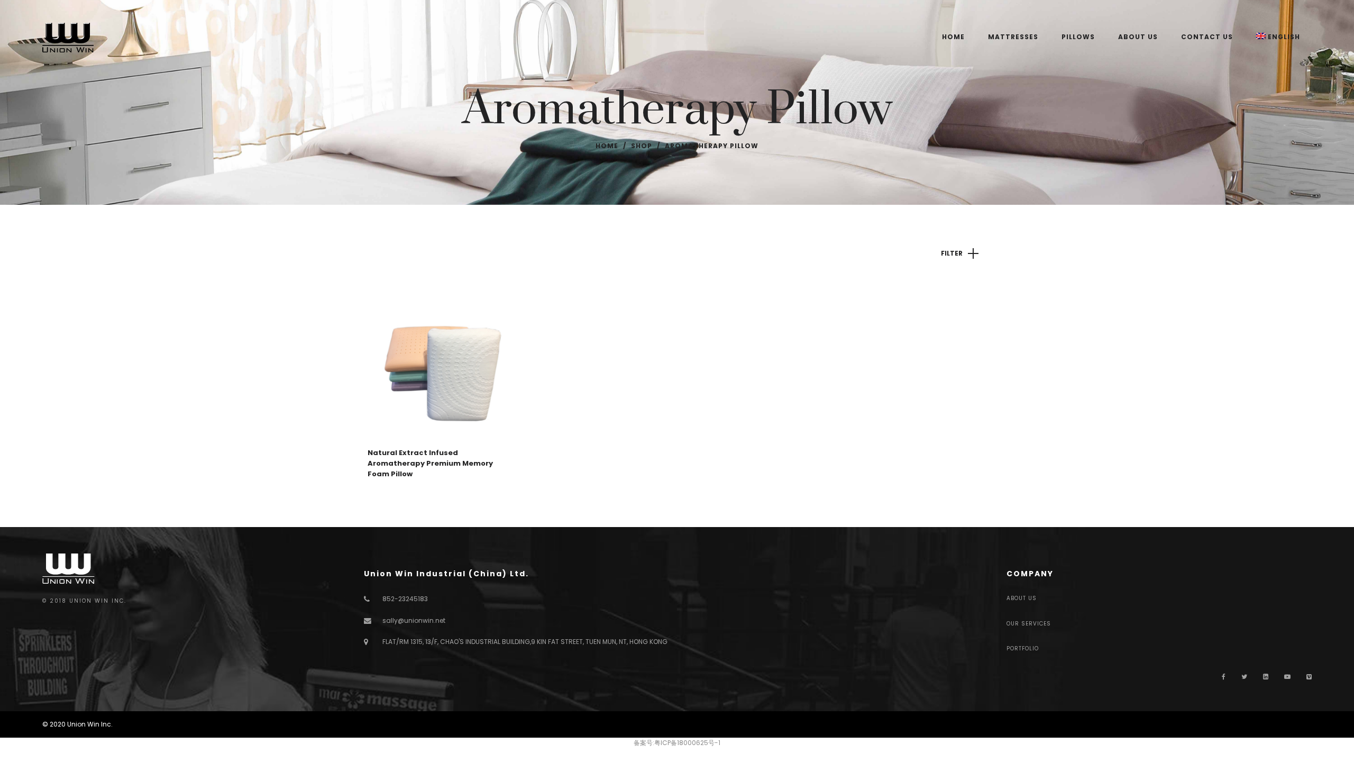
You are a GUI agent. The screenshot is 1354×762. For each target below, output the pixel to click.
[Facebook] (1223, 676)
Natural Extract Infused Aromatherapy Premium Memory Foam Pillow (430, 463)
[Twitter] (1244, 676)
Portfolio (1023, 648)
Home (607, 145)
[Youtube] (1287, 676)
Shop (641, 145)
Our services (1029, 624)
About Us (1022, 598)
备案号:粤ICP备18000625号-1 (677, 742)
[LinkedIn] (1265, 676)
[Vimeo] (1309, 676)
